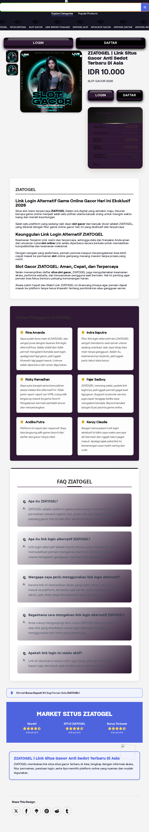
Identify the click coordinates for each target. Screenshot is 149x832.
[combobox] (70, 7)
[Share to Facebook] (26, 810)
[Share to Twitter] (16, 810)
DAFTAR (110, 43)
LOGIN (38, 43)
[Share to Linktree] (36, 810)
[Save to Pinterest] (46, 810)
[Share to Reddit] (57, 810)
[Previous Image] (23, 82)
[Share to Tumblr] (67, 810)
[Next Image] (79, 82)
